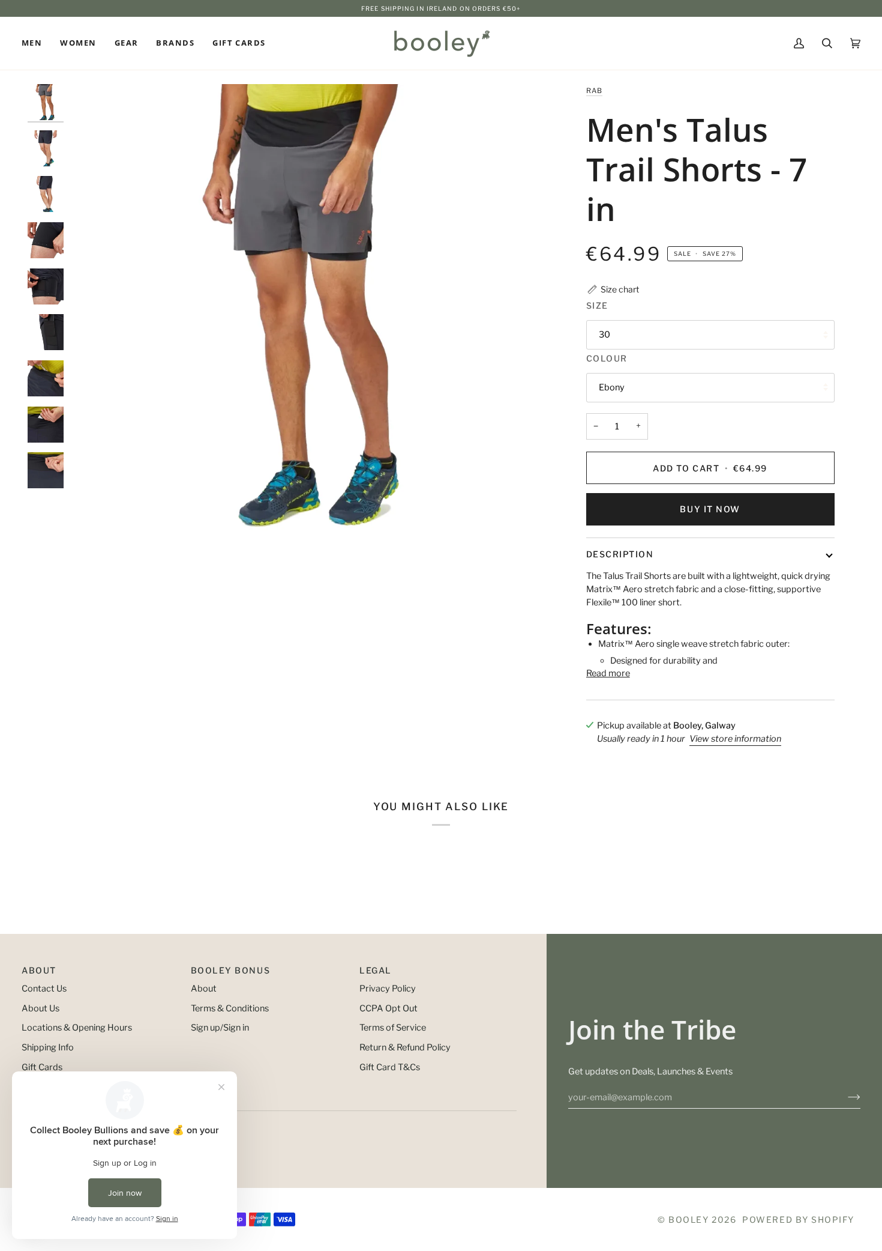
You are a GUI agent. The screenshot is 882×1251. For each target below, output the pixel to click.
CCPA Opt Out (388, 1008)
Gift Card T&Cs (389, 1067)
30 (604, 334)
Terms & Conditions (230, 1008)
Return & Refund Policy (405, 1047)
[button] (36, 43)
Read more (608, 673)
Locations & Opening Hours (77, 1027)
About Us (40, 1008)
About (204, 988)
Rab (594, 90)
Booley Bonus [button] (230, 970)
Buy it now (710, 509)
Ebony (612, 387)
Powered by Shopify (798, 1219)
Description (620, 554)
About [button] (39, 970)
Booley (688, 1219)
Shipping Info (48, 1047)
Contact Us (44, 988)
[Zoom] (307, 321)
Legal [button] (375, 970)
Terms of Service (392, 1027)
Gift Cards (42, 1067)
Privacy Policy (387, 988)
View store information (735, 738)
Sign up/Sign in (220, 1027)
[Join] (844, 1097)
